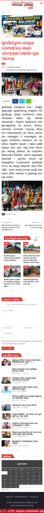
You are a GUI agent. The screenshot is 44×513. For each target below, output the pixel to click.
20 (39, 480)
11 (28, 476)
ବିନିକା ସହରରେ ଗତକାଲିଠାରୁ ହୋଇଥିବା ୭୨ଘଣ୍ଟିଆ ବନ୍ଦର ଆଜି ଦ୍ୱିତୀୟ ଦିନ (11, 227)
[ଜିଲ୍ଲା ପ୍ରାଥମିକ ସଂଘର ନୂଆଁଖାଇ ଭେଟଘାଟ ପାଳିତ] (6, 371)
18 (28, 480)
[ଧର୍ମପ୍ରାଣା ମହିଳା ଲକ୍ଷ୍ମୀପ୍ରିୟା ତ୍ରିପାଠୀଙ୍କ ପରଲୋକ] (6, 380)
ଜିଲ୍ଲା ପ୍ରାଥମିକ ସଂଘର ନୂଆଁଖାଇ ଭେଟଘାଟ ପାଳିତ (24, 370)
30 (16, 486)
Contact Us (34, 497)
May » (8, 489)
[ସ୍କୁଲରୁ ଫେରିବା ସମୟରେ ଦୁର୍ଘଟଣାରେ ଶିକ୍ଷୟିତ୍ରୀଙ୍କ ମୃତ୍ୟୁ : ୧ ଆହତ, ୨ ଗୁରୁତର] (6, 362)
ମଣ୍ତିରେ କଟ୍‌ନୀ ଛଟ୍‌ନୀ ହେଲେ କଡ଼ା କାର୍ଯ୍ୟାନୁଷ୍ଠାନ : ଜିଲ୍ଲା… (25, 424)
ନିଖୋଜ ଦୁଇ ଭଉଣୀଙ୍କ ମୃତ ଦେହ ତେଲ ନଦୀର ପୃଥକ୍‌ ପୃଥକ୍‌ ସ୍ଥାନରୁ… (26, 433)
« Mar (3, 489)
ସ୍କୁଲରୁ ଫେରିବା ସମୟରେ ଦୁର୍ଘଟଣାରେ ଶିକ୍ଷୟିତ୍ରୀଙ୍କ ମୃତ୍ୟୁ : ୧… (26, 361)
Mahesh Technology (27, 505)
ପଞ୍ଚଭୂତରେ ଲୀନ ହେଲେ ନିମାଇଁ (24, 405)
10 (22, 476)
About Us (9, 497)
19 (33, 480)
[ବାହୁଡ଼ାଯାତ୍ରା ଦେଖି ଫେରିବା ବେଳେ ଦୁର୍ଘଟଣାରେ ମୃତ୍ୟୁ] (6, 389)
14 (4, 480)
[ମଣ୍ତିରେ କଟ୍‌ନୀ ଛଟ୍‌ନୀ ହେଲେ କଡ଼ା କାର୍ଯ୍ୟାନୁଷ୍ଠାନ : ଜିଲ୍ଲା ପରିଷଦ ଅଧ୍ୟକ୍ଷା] (6, 425)
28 (4, 486)
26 (33, 483)
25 (28, 483)
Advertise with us (21, 497)
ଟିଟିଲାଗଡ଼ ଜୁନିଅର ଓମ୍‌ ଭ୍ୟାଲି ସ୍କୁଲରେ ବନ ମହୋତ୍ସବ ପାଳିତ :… (27, 397)
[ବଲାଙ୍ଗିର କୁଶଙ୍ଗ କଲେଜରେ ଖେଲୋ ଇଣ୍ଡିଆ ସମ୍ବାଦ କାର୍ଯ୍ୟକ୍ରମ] (12, 248)
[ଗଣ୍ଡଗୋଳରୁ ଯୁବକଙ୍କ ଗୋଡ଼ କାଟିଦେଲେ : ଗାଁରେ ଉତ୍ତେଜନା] (31, 271)
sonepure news (11, 214)
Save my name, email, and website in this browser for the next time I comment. (22, 342)
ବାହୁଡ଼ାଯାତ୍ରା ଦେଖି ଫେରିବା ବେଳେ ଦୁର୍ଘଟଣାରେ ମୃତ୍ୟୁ (25, 388)
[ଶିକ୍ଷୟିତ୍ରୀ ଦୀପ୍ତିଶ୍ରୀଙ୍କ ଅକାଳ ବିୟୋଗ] (6, 443)
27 (39, 483)
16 (16, 480)
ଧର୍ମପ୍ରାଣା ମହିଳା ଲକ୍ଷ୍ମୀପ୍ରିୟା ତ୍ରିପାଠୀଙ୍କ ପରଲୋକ (24, 379)
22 (10, 483)
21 (4, 483)
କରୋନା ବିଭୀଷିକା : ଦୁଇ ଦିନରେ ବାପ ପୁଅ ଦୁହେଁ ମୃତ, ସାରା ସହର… (26, 415)
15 (10, 480)
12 (33, 476)
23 (16, 483)
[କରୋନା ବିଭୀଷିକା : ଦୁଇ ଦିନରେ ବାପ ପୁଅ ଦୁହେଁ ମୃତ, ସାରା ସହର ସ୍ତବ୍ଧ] (6, 416)
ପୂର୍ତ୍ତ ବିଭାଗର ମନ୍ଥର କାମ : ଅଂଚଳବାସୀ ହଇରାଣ (33, 226)
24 (22, 483)
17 (22, 480)
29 (10, 486)
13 (39, 476)
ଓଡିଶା (3, 63)
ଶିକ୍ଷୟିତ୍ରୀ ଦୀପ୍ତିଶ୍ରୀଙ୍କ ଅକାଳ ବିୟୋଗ (25, 442)
